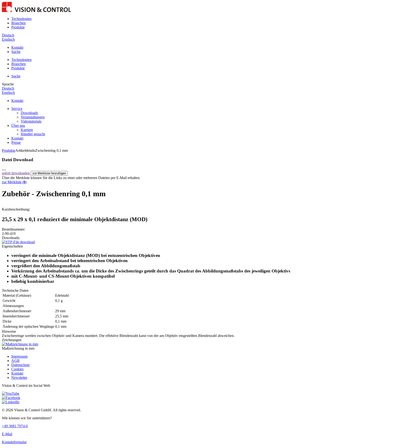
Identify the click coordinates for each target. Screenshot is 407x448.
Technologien (21, 19)
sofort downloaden (16, 173)
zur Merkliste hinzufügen (49, 173)
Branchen (18, 23)
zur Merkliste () (14, 182)
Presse (16, 142)
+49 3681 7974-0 (15, 426)
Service (16, 109)
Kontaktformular (14, 442)
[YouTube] (10, 394)
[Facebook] (11, 398)
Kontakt (17, 47)
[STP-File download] (18, 242)
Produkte (18, 27)
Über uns (18, 126)
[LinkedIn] (10, 402)
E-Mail (7, 434)
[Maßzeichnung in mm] (20, 344)
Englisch (8, 39)
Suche (15, 52)
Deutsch (8, 35)
